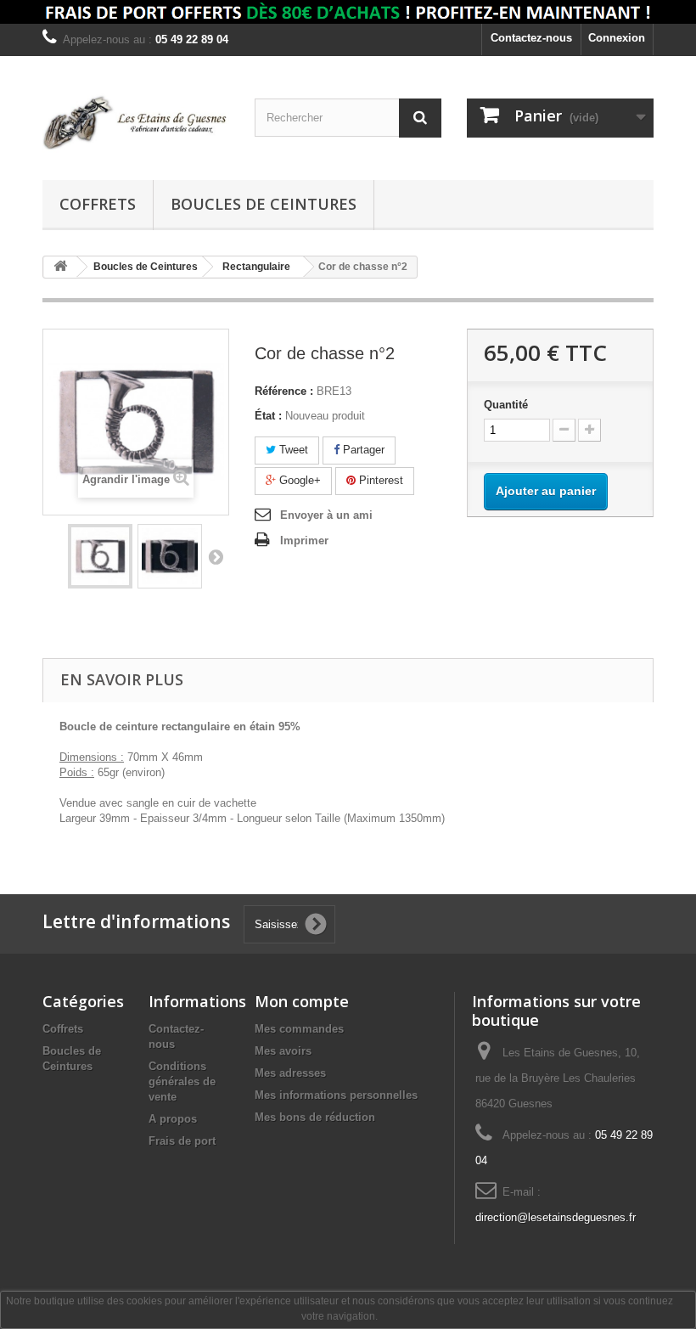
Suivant (215, 556)
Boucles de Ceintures (263, 204)
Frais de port (182, 1141)
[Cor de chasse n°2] (100, 556)
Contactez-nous (531, 37)
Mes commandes (299, 1028)
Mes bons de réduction (315, 1117)
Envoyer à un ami (326, 515)
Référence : (284, 391)
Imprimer (304, 540)
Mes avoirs (283, 1051)
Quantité (506, 404)
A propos (173, 1118)
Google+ (298, 480)
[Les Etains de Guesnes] (135, 124)
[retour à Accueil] (60, 267)
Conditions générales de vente (182, 1081)
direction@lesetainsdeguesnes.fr (555, 1217)
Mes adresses (290, 1073)
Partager (362, 449)
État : (268, 415)
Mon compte (302, 1001)
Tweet (292, 449)
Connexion (616, 37)
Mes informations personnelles (336, 1095)
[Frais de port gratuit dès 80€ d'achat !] (348, 12)
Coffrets (97, 204)
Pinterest (379, 480)
